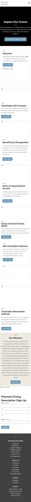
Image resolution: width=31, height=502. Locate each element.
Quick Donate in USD (15, 489)
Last (2, 414)
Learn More (8, 65)
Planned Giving (15, 495)
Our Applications (15, 456)
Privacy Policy (15, 452)
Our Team (15, 467)
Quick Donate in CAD (15, 491)
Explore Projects (16, 493)
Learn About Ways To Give (15, 39)
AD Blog (15, 482)
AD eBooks (15, 480)
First (2, 408)
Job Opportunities (15, 473)
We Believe (15, 463)
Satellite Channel (15, 450)
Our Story (15, 465)
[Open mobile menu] (29, 2)
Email (5, 419)
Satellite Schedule (15, 448)
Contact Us (15, 443)
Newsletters (15, 445)
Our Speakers (15, 469)
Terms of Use (16, 454)
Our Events (15, 471)
